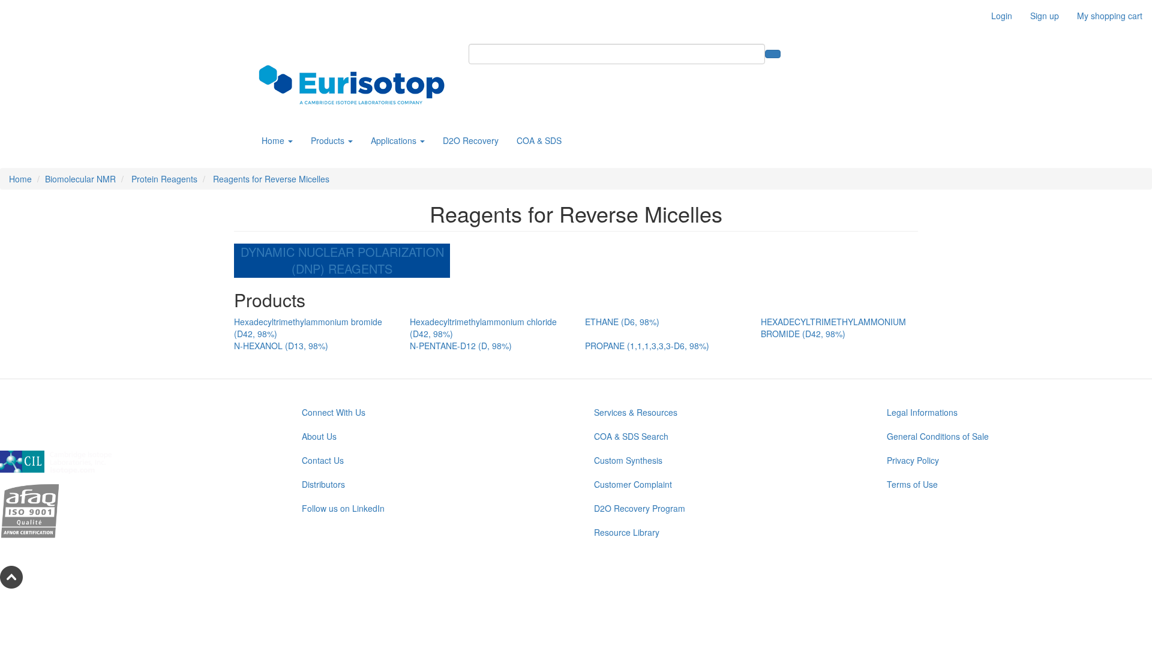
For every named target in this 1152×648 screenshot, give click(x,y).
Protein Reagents (163, 179)
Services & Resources (635, 412)
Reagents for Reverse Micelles (270, 179)
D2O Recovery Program (639, 508)
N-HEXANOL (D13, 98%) (281, 346)
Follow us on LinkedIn (343, 508)
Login (1001, 16)
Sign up (1044, 16)
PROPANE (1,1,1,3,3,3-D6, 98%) (647, 346)
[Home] (356, 85)
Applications (395, 140)
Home (274, 140)
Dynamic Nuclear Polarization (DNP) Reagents (342, 260)
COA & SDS (539, 140)
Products (329, 140)
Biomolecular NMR (80, 179)
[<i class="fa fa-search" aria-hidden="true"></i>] (773, 54)
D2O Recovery (471, 140)
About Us (319, 436)
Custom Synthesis (628, 460)
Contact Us (323, 460)
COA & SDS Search (631, 436)
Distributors (323, 484)
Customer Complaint (633, 484)
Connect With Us (333, 412)
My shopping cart (1109, 16)
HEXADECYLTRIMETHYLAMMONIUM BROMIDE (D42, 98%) (833, 328)
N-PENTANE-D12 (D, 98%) (461, 346)
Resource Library (626, 532)
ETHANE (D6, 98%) (622, 322)
